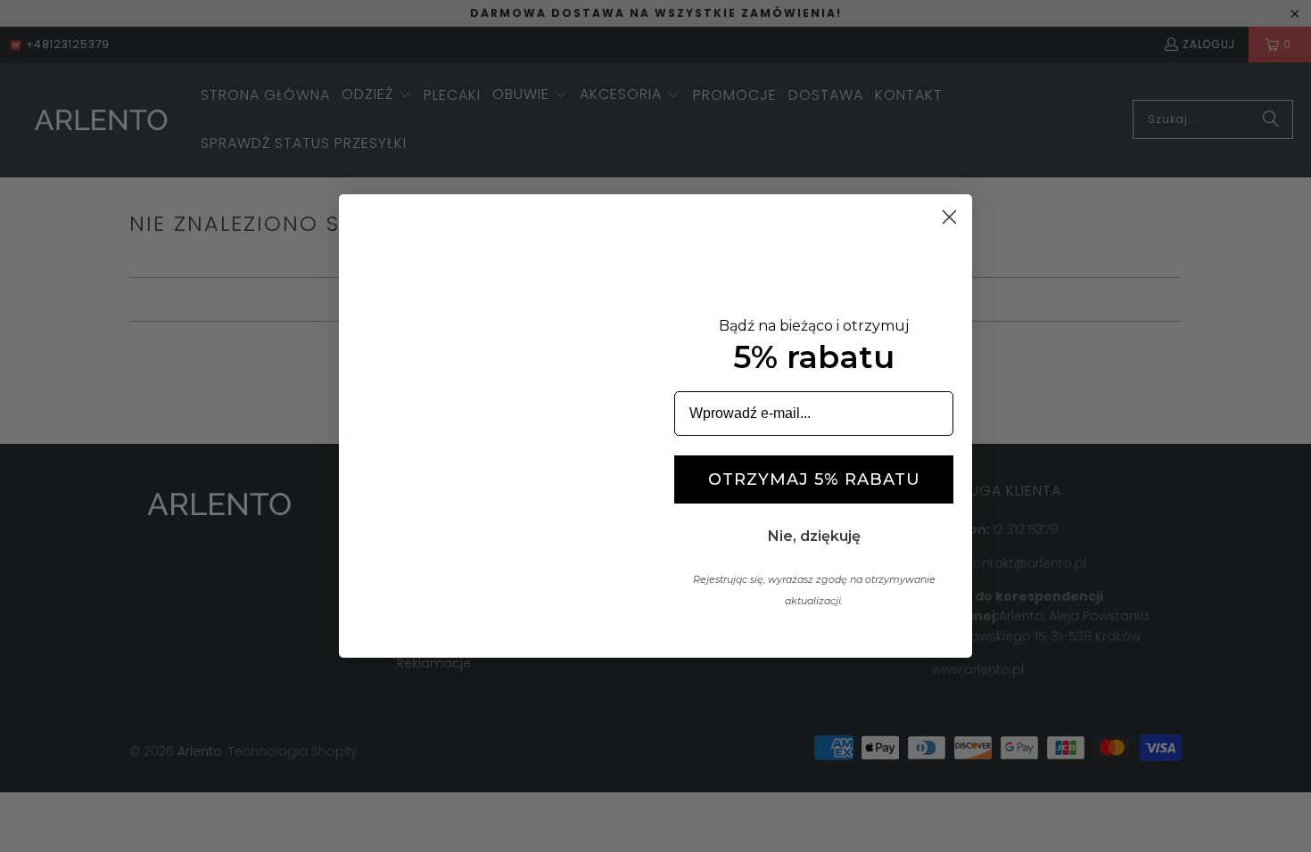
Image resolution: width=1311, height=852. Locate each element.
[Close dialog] (949, 217)
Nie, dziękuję (814, 536)
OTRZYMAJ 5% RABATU (814, 479)
